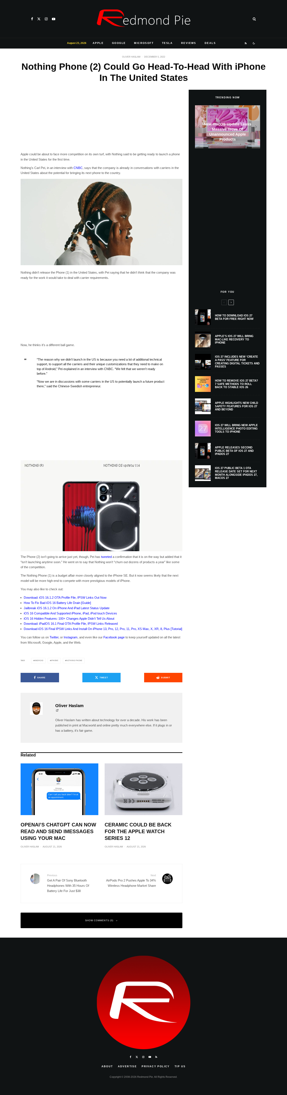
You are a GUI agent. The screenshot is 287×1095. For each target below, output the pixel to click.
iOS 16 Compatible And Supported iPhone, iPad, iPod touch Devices (70, 613)
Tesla (167, 43)
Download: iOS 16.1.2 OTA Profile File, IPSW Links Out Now (65, 597)
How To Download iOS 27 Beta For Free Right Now (234, 317)
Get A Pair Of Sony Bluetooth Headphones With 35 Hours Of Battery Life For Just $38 (68, 883)
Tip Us (180, 1066)
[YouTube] (53, 19)
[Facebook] (32, 19)
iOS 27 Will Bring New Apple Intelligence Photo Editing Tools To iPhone (236, 428)
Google (119, 43)
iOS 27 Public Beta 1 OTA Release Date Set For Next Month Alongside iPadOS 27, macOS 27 (236, 473)
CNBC (78, 168)
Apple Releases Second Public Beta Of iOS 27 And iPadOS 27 (234, 451)
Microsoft (144, 43)
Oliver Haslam (131, 56)
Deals (210, 43)
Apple (98, 43)
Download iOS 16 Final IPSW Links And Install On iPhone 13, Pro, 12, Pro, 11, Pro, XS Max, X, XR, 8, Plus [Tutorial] (103, 629)
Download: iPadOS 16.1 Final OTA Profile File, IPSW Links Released (71, 623)
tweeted (106, 557)
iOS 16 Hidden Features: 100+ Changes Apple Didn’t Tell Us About (69, 618)
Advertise (127, 1066)
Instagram (71, 637)
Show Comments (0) (99, 920)
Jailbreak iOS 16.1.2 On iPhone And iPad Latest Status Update (66, 608)
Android (38, 660)
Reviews (188, 43)
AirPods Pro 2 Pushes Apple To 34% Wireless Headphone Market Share (131, 880)
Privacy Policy (156, 1066)
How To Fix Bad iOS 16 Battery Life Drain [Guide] (57, 603)
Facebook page (114, 637)
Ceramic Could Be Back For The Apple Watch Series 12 (138, 831)
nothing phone (74, 660)
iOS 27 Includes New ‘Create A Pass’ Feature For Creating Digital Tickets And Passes (237, 361)
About (107, 1066)
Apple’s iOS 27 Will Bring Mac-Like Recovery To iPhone (234, 339)
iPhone (54, 660)
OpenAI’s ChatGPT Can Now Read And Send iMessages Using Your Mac (58, 831)
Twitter (54, 637)
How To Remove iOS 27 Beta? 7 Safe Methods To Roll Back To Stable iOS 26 (236, 384)
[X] (39, 19)
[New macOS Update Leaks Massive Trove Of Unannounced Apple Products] (227, 126)
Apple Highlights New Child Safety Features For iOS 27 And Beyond (236, 406)
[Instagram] (46, 19)
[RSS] (246, 43)
